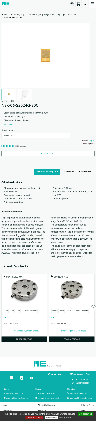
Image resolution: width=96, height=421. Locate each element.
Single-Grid (49, 15)
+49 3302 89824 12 (46, 393)
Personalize (51, 417)
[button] (9, 94)
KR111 (7, 317)
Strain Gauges (15, 15)
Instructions (85, 171)
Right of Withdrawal (46, 405)
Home (4, 15)
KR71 (53, 317)
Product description (47, 171)
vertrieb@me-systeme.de (17, 398)
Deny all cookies (34, 417)
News (83, 410)
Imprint (5, 405)
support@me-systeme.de (49, 398)
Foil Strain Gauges (33, 15)
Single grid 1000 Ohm (66, 15)
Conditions (7, 410)
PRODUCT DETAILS (24, 339)
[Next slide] (93, 307)
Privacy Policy (87, 405)
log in (92, 141)
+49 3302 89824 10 (14, 393)
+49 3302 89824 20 (78, 393)
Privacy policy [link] (65, 417)
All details (8, 125)
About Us (42, 410)
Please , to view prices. (26, 331)
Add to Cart (48, 153)
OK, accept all (85, 413)
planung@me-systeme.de (81, 398)
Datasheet (68, 171)
